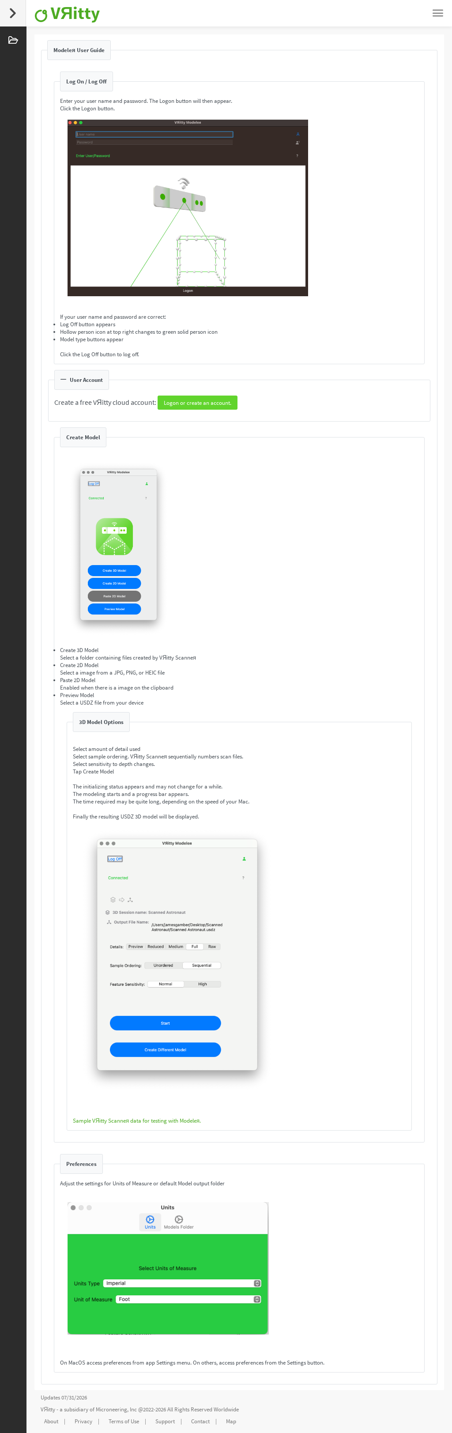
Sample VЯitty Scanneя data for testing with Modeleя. (137, 1120)
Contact (200, 1421)
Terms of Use (124, 1421)
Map (231, 1421)
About (51, 1421)
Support (165, 1421)
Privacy (83, 1421)
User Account (86, 380)
